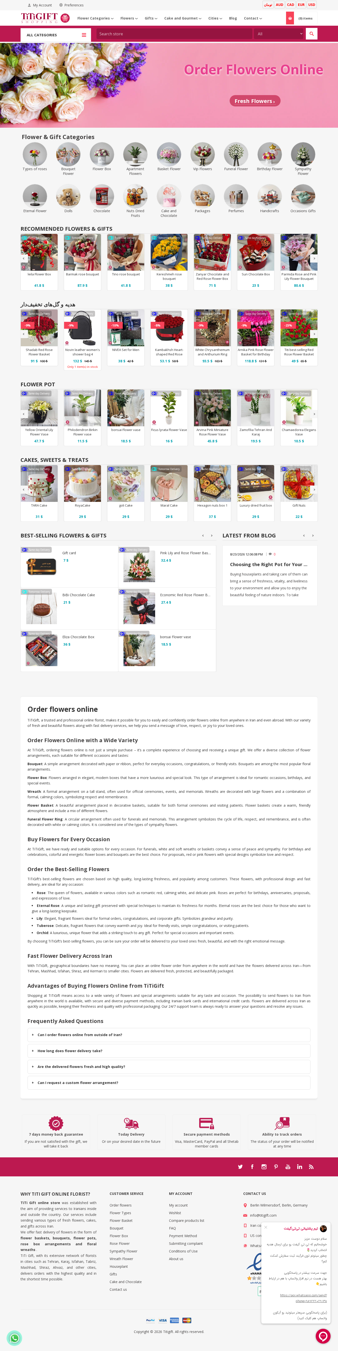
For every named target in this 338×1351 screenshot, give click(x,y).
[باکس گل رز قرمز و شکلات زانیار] (169, 252)
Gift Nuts (299, 505)
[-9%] (27, 312)
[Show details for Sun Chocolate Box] (212, 252)
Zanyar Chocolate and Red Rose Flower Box (169, 276)
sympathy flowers (163, 824)
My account (178, 1205)
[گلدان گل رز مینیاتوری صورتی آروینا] (212, 407)
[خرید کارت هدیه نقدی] (41, 566)
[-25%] (288, 312)
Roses (223, 892)
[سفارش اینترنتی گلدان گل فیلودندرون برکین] (82, 407)
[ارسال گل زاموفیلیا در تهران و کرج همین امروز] (255, 407)
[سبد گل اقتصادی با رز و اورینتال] (139, 566)
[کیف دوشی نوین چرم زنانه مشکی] (82, 327)
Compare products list (186, 1220)
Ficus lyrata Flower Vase (169, 430)
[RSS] (311, 1167)
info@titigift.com (263, 1215)
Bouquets (246, 763)
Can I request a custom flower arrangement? (78, 1082)
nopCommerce (179, 1337)
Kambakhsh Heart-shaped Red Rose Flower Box (169, 354)
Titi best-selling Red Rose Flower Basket (299, 352)
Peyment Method (183, 1235)
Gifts (113, 1274)
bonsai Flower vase (126, 430)
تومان (268, 4)
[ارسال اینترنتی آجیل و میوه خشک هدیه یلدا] (255, 483)
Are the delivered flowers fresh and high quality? (81, 1066)
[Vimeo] (300, 1167)
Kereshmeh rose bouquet (126, 276)
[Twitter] (240, 1167)
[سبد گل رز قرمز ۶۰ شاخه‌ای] (39, 327)
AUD (279, 4)
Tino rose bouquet (83, 274)
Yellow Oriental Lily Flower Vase (39, 432)
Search (311, 34)
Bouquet (116, 1228)
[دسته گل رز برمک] (39, 252)
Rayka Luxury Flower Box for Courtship (299, 276)
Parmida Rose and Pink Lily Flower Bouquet (255, 276)
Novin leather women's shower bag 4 (82, 352)
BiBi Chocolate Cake (78, 595)
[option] (39, 262)
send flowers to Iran (284, 995)
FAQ (172, 1228)
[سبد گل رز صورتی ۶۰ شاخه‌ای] (255, 327)
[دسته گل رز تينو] (82, 252)
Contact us (118, 1289)
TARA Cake (39, 505)
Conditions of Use (183, 1251)
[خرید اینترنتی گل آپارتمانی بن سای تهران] (125, 407)
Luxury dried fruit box (256, 505)
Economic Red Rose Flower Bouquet (185, 595)
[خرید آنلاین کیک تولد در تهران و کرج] (39, 483)
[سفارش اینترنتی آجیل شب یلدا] (299, 483)
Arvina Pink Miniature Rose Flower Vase (212, 432)
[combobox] (174, 33)
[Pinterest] (276, 1167)
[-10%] (115, 312)
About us (176, 1258)
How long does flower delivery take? (70, 1050)
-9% (27, 325)
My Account (42, 5)
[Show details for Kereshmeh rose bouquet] (125, 252)
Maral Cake (169, 505)
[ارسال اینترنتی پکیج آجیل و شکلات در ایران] (212, 483)
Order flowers (121, 1205)
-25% (288, 325)
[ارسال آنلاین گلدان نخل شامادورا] (299, 407)
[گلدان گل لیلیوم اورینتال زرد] (39, 407)
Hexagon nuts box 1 (212, 505)
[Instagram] (264, 1167)
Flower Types (120, 1212)
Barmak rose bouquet (39, 274)
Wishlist (175, 1212)
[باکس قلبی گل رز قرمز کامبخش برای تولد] (169, 327)
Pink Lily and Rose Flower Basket (185, 553)
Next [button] (313, 258)
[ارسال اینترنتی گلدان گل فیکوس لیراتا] (169, 407)
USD (311, 4)
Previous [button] (24, 258)
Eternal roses (229, 905)
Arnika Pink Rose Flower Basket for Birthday (256, 352)
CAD (290, 4)
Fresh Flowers (253, 100)
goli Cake (126, 505)
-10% (115, 325)
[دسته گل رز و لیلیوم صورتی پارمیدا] (255, 252)
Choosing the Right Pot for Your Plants (270, 564)
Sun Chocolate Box (212, 274)
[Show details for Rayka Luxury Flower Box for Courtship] (299, 252)
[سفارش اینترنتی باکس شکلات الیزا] (41, 650)
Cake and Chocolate (126, 1281)
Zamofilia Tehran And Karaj (256, 432)
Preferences (74, 5)
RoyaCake (82, 505)
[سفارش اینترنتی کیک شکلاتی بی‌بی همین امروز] (41, 608)
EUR (301, 4)
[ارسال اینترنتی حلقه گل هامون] (212, 327)
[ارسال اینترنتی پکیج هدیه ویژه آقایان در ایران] (125, 327)
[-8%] (157, 312)
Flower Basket (121, 1220)
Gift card (69, 553)
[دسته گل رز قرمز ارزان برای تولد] (139, 608)
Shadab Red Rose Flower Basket (39, 352)
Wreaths (211, 791)
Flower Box (119, 1235)
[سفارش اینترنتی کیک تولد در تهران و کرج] (82, 483)
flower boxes (95, 854)
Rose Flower (120, 1243)
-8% (157, 325)
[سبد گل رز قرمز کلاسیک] (299, 327)
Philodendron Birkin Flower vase (82, 432)
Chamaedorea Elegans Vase (299, 432)
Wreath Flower (121, 1258)
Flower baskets (257, 805)
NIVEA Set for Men (125, 350)
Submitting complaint (186, 1243)
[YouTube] (288, 1167)
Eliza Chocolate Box (78, 637)
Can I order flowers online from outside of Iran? (80, 1034)
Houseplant (119, 1266)
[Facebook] (252, 1167)
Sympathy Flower (123, 1251)
